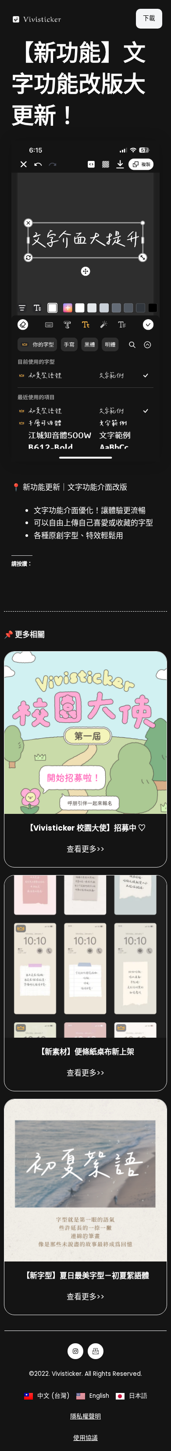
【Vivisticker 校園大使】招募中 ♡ (86, 828)
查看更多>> (85, 849)
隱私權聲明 (85, 1416)
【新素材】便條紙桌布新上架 (85, 1051)
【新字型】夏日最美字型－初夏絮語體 (85, 1275)
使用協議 (85, 1437)
